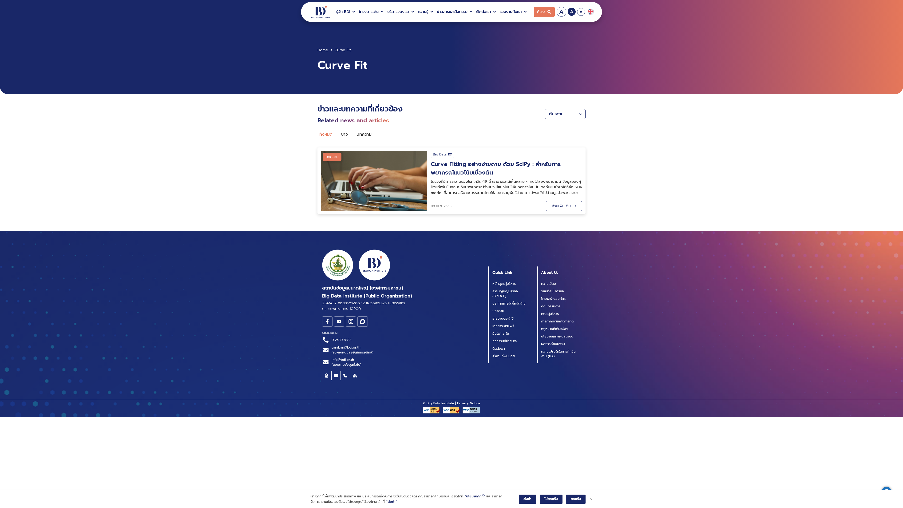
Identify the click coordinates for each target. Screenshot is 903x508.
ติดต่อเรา (498, 348)
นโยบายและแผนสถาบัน (557, 336)
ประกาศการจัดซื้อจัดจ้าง (509, 303)
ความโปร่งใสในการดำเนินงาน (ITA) (558, 354)
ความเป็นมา (549, 283)
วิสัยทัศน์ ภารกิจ (552, 291)
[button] (346, 12)
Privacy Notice (468, 403)
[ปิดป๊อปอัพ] (591, 499)
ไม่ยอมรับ (551, 498)
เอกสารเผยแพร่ (503, 326)
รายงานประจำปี (503, 318)
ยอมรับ (576, 498)
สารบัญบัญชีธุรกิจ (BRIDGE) (505, 293)
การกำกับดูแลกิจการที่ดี (557, 321)
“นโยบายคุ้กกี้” (475, 496)
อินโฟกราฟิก (501, 333)
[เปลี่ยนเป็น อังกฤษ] (591, 12)
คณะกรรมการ (550, 306)
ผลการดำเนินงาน (553, 343)
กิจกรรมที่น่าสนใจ (504, 341)
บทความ (498, 311)
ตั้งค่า (527, 498)
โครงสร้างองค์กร (553, 298)
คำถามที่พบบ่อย (503, 356)
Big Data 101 (442, 154)
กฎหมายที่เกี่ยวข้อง (554, 328)
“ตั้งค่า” (391, 501)
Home (322, 50)
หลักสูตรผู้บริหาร (504, 283)
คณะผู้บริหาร (550, 313)
